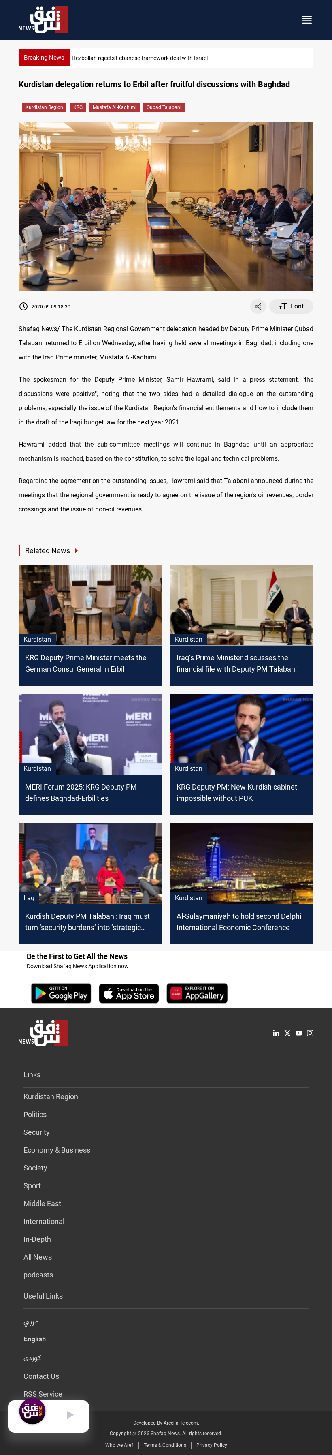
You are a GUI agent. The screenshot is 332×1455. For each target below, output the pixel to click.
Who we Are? (119, 1445)
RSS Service (42, 1394)
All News (37, 1257)
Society (35, 1168)
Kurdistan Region (44, 107)
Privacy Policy (211, 1445)
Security (36, 1132)
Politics (35, 1114)
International (43, 1221)
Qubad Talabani (164, 107)
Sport (32, 1185)
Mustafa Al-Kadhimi (114, 107)
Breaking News (44, 57)
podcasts (38, 1275)
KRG (78, 107)
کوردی (32, 1358)
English (34, 1340)
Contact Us (41, 1376)
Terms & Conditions (165, 1445)
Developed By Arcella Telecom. (166, 1423)
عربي (31, 1323)
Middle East (42, 1203)
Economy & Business (56, 1150)
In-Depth (37, 1239)
